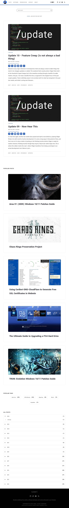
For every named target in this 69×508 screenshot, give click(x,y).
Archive (11, 52)
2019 (8, 452)
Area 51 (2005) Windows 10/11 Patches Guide (32, 204)
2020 (8, 447)
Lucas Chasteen (41, 504)
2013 (8, 479)
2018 (8, 456)
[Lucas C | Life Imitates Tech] (5, 3)
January (9, 419)
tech (53, 397)
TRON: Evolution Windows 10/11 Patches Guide (32, 378)
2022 (8, 438)
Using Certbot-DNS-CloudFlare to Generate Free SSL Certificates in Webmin (32, 291)
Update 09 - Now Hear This (23, 126)
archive (14, 85)
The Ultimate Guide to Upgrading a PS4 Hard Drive (34, 336)
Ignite (30, 505)
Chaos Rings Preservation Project (25, 246)
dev (19, 85)
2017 (10, 85)
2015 (8, 470)
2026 (8, 416)
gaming (41, 397)
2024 (8, 429)
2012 (8, 484)
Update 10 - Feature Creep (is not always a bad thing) (34, 57)
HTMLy (46, 505)
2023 (8, 433)
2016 (8, 465)
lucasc (17, 61)
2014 (8, 475)
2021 (8, 442)
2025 (8, 424)
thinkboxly (24, 85)
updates (31, 85)
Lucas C (34, 492)
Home (28, 16)
